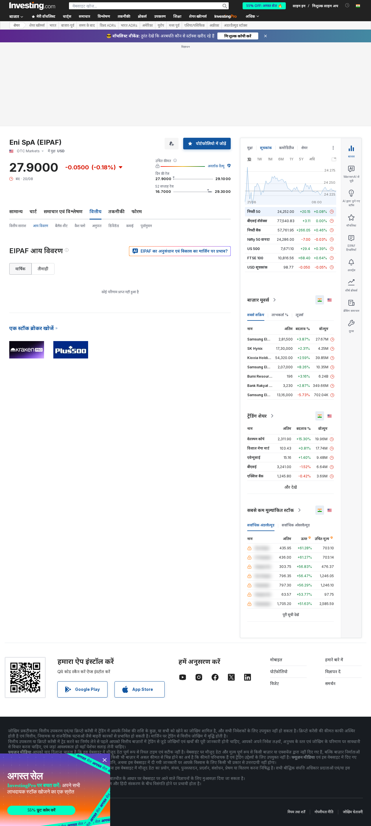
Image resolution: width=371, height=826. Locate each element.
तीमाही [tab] (43, 268)
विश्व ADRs (108, 25)
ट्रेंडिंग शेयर (257, 416)
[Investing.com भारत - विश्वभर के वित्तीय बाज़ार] (32, 6)
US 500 (253, 249)
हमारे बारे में (334, 659)
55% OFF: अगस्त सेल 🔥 (264, 5)
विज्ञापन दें (333, 671)
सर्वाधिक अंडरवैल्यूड (260, 525)
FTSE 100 (255, 258)
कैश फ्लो (79, 226)
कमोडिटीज (286, 148)
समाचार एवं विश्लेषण (63, 211)
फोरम (137, 211)
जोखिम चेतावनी (353, 812)
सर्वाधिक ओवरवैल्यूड (296, 525)
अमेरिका (147, 25)
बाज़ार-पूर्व (67, 25)
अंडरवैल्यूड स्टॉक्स (235, 25)
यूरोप (161, 25)
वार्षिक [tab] (20, 268)
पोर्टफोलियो (279, 671)
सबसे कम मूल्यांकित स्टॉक (270, 510)
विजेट (274, 683)
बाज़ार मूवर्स (258, 300)
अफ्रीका (214, 25)
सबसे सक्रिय (255, 315)
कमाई (130, 226)
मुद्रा (250, 148)
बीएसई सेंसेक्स (257, 221)
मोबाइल (276, 659)
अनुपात (96, 226)
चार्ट (33, 211)
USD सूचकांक (257, 267)
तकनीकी (116, 211)
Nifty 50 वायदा (258, 239)
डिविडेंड (113, 226)
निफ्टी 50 (253, 211)
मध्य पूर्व (174, 25)
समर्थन (330, 683)
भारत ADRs (129, 25)
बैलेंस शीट (61, 226)
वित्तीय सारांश (17, 226)
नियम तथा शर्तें (296, 812)
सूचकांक (266, 148)
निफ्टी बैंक (254, 230)
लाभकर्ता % (280, 315)
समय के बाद (87, 25)
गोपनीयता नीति (324, 812)
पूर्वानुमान (146, 226)
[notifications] (347, 5)
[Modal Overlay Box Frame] (55, 789)
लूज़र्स (299, 315)
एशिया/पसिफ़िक (194, 25)
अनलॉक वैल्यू (216, 166)
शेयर (16, 25)
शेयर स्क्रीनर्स (198, 16)
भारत (53, 25)
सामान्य (16, 211)
